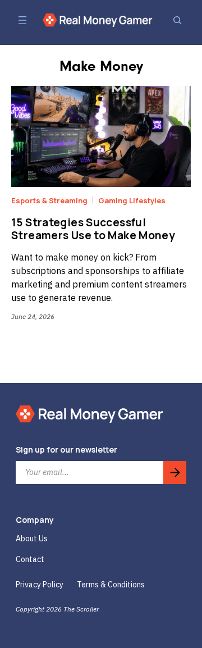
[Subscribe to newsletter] (174, 472)
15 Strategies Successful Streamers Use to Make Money (93, 229)
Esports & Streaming (49, 200)
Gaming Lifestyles (132, 200)
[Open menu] (22, 20)
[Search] (177, 20)
